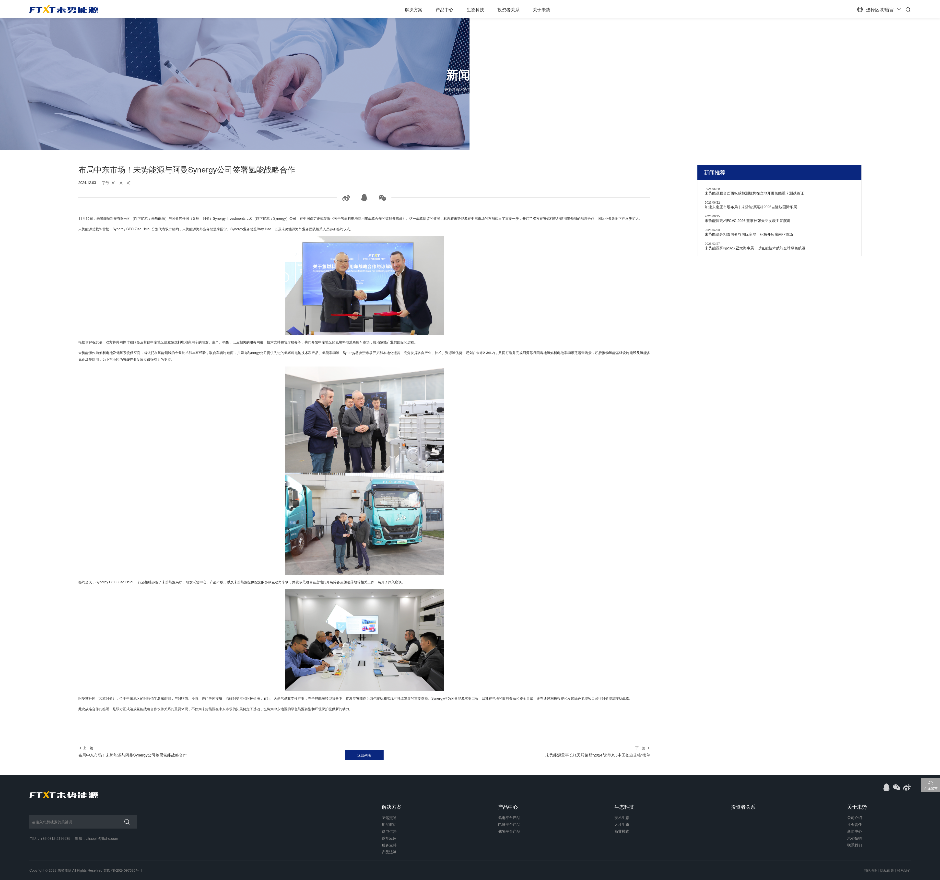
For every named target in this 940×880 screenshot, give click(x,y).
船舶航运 (389, 824)
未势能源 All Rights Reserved (80, 870)
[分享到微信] (897, 786)
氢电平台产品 (509, 817)
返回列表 (364, 755)
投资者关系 (508, 9)
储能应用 (389, 838)
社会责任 (854, 824)
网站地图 (870, 870)
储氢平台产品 (509, 831)
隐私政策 (887, 870)
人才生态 (621, 824)
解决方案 (414, 9)
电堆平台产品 (509, 824)
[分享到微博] (907, 786)
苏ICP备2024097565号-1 (123, 870)
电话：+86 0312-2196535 (49, 838)
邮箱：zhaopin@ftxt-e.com (96, 838)
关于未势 (541, 9)
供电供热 (389, 831)
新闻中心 (854, 831)
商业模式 (621, 831)
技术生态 (621, 817)
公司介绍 (854, 817)
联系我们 (854, 844)
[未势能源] (63, 9)
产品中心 (444, 9)
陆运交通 (389, 817)
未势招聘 (854, 838)
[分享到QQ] (887, 786)
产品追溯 (389, 851)
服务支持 (389, 844)
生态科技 (475, 9)
